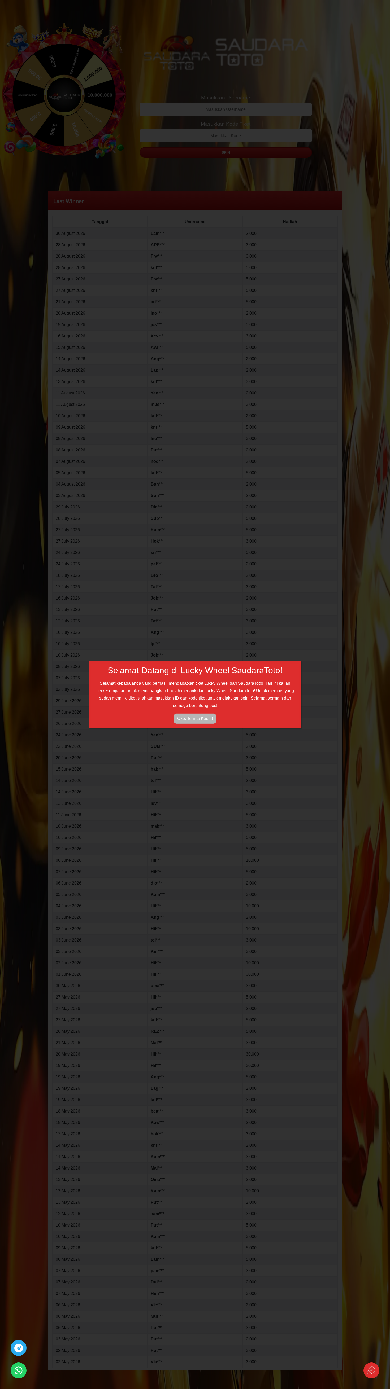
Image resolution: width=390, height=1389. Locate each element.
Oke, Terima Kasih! (195, 718)
